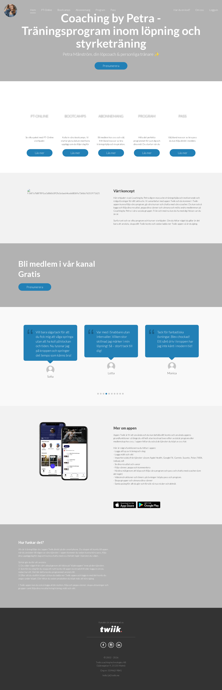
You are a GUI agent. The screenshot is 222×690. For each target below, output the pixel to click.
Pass (113, 9)
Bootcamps (63, 9)
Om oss (199, 9)
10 (123, 394)
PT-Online (46, 9)
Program (100, 9)
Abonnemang (83, 9)
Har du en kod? (181, 9)
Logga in (213, 9)
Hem (33, 9)
